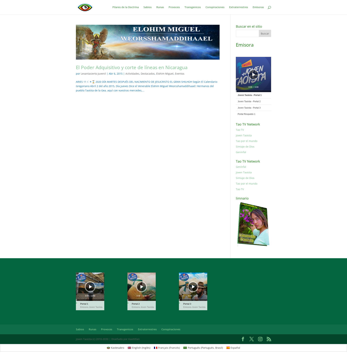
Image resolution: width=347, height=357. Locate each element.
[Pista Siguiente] (263, 74)
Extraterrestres (238, 7)
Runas (160, 7)
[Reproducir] (253, 74)
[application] (253, 74)
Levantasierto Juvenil (93, 73)
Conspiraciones (214, 7)
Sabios (147, 7)
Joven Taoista (244, 135)
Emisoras (258, 7)
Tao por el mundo (246, 141)
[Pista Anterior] (243, 74)
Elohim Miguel (165, 73)
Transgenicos (193, 7)
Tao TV (240, 129)
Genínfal (241, 152)
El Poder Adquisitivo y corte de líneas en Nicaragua (131, 67)
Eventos (179, 73)
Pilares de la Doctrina (125, 7)
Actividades (132, 73)
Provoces (174, 7)
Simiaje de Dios (245, 146)
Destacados (148, 73)
